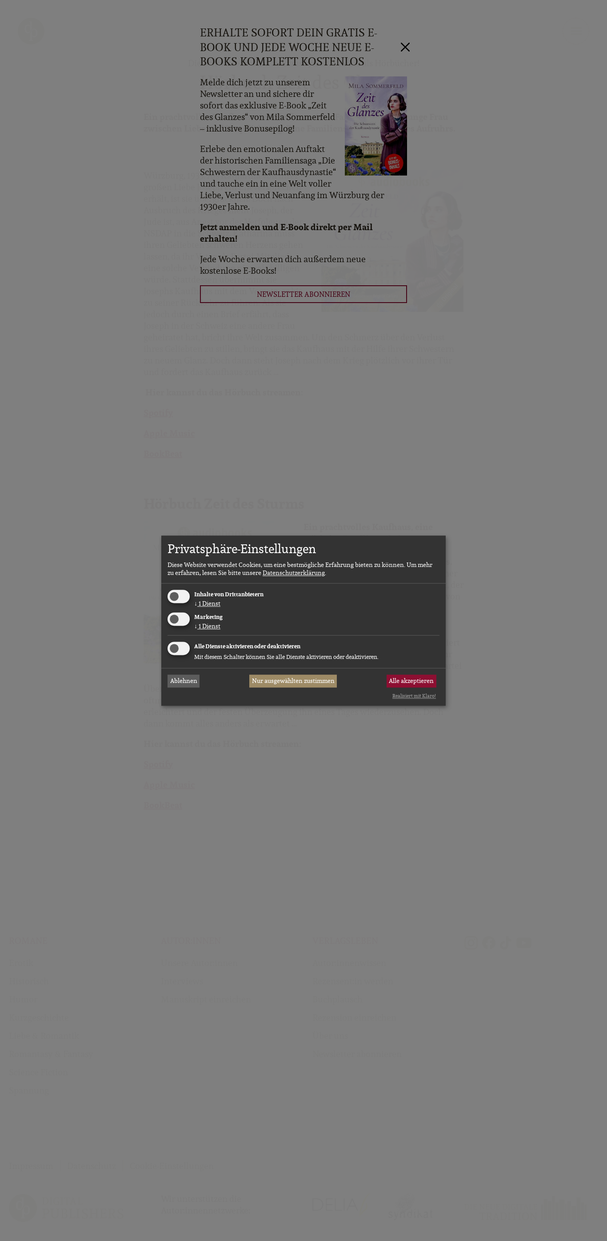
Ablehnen (183, 681)
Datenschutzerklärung (294, 573)
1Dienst (207, 604)
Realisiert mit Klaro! (414, 696)
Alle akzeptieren (411, 681)
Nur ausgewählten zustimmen (293, 681)
